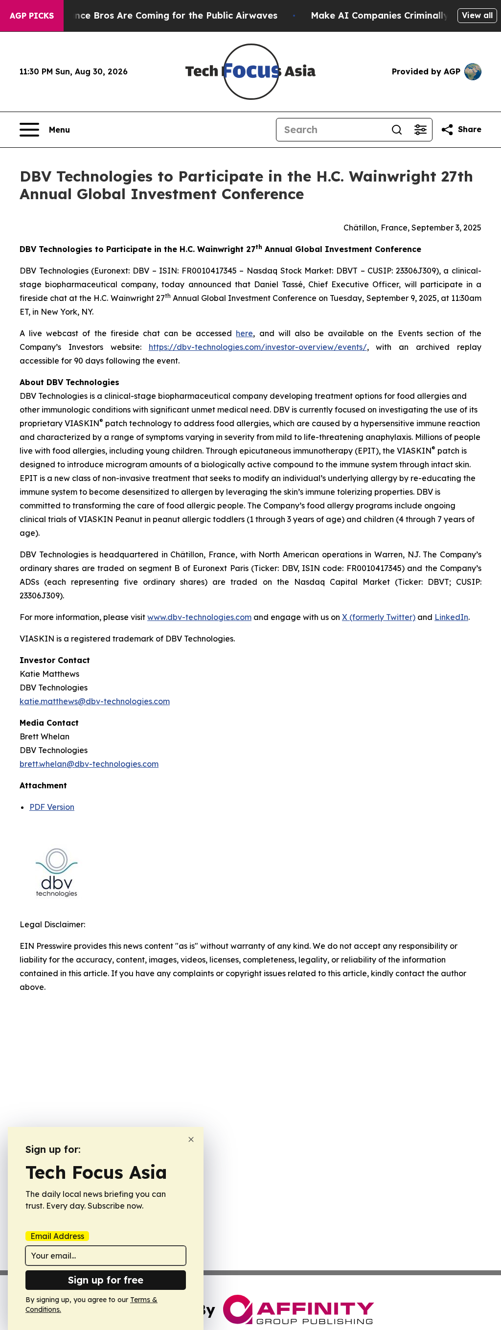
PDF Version (51, 807)
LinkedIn (451, 617)
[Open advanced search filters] (420, 129)
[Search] (397, 129)
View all (477, 15)
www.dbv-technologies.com (199, 617)
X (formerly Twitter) (378, 617)
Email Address (57, 1236)
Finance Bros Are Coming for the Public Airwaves (166, 15)
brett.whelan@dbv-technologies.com (89, 764)
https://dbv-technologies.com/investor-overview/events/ (258, 347)
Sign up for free (105, 1280)
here (244, 333)
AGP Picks (32, 16)
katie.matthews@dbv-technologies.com (95, 701)
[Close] (191, 1139)
